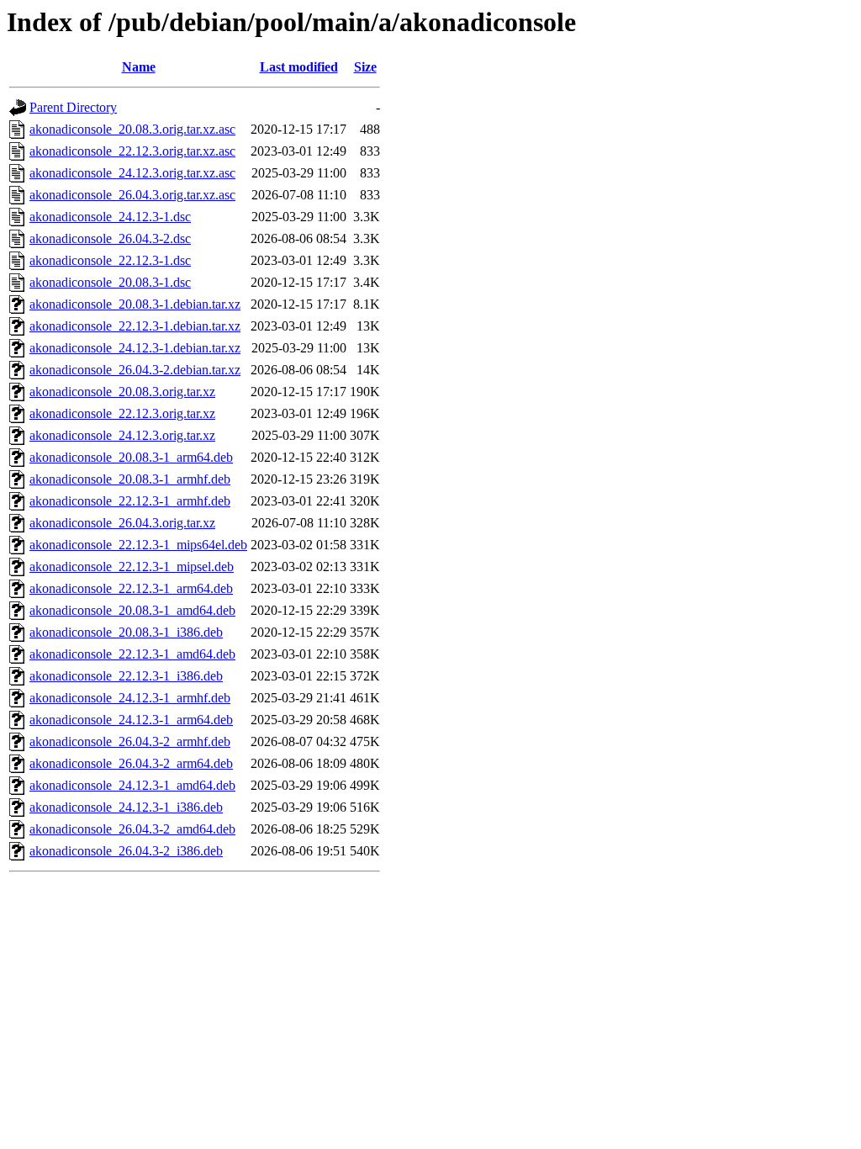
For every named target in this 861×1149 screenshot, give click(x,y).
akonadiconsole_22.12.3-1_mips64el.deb (138, 544)
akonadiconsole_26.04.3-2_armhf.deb (129, 741)
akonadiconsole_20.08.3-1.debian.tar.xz (134, 304)
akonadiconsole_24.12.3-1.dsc (110, 216)
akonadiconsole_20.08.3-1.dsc (110, 282)
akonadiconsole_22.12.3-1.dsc (110, 260)
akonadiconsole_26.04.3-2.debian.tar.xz (134, 370)
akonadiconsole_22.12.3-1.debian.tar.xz (134, 326)
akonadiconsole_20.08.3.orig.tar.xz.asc (132, 129)
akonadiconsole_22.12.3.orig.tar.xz (122, 413)
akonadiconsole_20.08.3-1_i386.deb (126, 632)
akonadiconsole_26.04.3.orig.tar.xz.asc (132, 195)
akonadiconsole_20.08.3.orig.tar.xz (122, 391)
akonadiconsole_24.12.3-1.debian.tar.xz (134, 348)
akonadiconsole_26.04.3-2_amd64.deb (132, 829)
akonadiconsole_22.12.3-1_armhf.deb (129, 501)
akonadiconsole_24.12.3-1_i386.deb (126, 807)
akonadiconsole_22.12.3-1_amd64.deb (132, 654)
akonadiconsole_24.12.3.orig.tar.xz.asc (132, 173)
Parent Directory (73, 107)
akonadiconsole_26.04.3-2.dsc (110, 238)
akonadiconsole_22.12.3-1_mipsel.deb (131, 566)
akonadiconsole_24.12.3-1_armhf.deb (129, 698)
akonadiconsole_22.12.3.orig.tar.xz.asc (132, 151)
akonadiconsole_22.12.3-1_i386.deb (126, 676)
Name (139, 67)
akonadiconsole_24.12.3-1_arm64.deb (131, 719)
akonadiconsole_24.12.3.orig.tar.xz (122, 435)
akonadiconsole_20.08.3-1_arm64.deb (131, 457)
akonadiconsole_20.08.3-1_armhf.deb (129, 479)
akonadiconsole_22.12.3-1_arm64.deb (131, 588)
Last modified (299, 67)
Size (365, 67)
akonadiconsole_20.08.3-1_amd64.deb (132, 610)
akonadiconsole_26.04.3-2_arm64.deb (131, 763)
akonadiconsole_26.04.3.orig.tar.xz (122, 523)
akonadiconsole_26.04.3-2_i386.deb (126, 851)
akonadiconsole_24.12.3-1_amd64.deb (132, 785)
